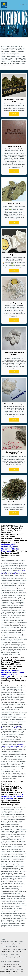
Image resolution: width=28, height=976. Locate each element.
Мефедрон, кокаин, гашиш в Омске (12, 941)
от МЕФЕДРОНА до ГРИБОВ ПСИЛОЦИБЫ (12, 796)
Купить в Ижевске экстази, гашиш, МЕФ (13, 949)
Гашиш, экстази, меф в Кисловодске (12, 969)
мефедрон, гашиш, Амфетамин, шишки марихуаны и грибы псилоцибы (10, 548)
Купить (14, 114)
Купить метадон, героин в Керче (11, 966)
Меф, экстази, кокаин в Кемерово (11, 961)
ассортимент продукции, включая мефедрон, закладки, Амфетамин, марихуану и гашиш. (13, 572)
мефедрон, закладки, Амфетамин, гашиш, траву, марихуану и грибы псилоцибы (12, 673)
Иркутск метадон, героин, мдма (11, 952)
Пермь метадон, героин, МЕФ (10, 946)
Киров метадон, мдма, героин (10, 964)
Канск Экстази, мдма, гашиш (10, 954)
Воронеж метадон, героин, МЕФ (11, 944)
